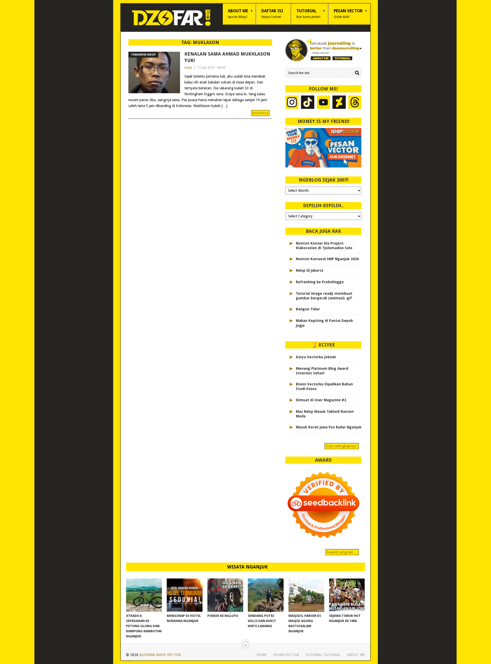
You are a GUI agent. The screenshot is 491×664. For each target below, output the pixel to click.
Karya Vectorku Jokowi (316, 357)
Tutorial (308, 13)
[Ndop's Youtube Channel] (323, 103)
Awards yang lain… (342, 552)
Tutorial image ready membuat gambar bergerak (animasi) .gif (324, 295)
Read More (260, 113)
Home (261, 655)
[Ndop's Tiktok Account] (307, 103)
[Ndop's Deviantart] (339, 103)
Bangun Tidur (308, 309)
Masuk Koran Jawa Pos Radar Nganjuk (328, 427)
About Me (238, 13)
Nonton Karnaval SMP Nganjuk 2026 (327, 259)
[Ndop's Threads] (355, 103)
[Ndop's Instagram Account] (292, 103)
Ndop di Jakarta (309, 270)
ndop (188, 67)
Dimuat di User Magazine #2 (321, 400)
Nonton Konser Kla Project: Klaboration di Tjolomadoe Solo (324, 245)
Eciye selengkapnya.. (342, 446)
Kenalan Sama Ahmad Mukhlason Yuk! (227, 57)
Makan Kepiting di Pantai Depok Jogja (324, 323)
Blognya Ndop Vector (160, 655)
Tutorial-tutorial (323, 655)
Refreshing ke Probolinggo (320, 282)
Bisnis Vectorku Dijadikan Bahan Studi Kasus (324, 386)
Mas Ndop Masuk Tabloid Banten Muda (325, 413)
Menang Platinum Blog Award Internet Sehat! (322, 370)
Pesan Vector (348, 13)
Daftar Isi (272, 13)
